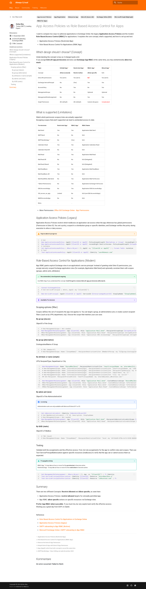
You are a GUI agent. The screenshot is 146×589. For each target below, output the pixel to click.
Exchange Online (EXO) (104, 17)
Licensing (44, 402)
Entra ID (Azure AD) (87, 17)
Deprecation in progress (49, 234)
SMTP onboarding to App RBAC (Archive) (54, 526)
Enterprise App (73, 17)
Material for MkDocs (22, 586)
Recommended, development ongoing (53, 276)
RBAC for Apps (42, 21)
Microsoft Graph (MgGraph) (124, 17)
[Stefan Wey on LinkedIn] (127, 585)
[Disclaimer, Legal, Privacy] (135, 585)
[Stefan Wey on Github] (131, 585)
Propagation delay (47, 461)
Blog (11, 8)
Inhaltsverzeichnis (16, 47)
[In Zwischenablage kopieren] (134, 240)
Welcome (43, 8)
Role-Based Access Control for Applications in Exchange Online (63, 519)
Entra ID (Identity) (19, 39)
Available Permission (48, 300)
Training (35, 8)
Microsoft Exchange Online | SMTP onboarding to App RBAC (61, 530)
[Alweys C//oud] (11, 2)
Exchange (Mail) (17, 41)
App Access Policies (44, 17)
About (17, 8)
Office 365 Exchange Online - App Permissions (71, 210)
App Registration (59, 17)
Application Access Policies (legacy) (53, 523)
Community (26, 8)
